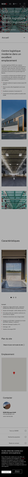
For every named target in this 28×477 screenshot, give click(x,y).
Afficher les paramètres (17, 471)
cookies (23, 458)
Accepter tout (6, 472)
